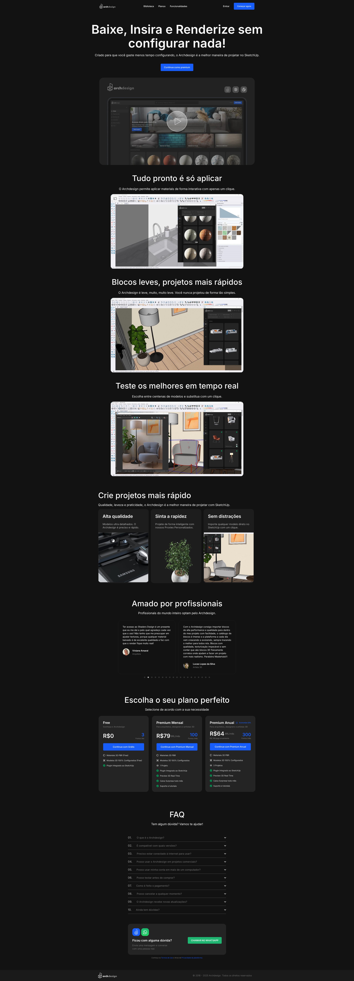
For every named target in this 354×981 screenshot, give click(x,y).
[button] (144, 677)
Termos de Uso (167, 958)
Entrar (226, 6)
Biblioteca (149, 6)
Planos (162, 6)
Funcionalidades (178, 6)
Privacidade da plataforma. (192, 958)
